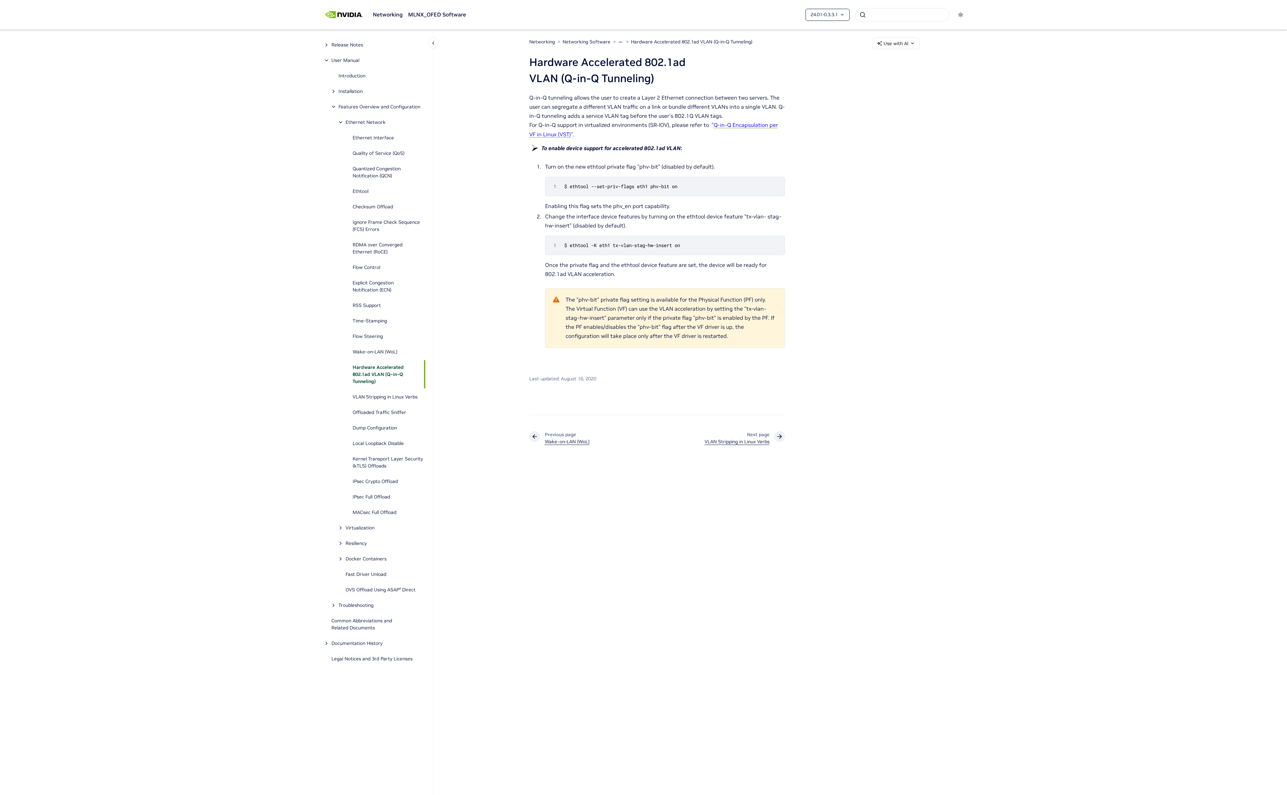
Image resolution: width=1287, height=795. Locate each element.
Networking (388, 14)
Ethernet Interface (373, 138)
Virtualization (360, 528)
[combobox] (902, 14)
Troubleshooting (355, 605)
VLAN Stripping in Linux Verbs (385, 397)
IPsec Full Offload (371, 497)
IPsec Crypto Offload (375, 481)
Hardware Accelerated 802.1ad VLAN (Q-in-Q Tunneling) (378, 374)
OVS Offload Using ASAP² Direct (381, 590)
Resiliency (356, 543)
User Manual (345, 60)
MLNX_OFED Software (437, 14)
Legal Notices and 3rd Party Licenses (372, 659)
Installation (350, 91)
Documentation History (357, 643)
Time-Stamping (370, 321)
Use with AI (896, 43)
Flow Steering (368, 336)
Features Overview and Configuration (379, 107)
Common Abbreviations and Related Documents (361, 624)
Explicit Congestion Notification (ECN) (373, 286)
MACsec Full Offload (374, 512)
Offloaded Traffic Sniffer (379, 412)
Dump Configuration (375, 428)
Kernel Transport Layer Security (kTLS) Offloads (388, 462)
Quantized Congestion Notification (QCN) (377, 172)
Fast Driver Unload (366, 574)
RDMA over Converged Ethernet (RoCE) (377, 248)
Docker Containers (366, 559)
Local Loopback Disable (378, 443)
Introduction (351, 76)
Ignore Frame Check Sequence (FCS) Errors (386, 225)
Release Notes (347, 45)
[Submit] (862, 14)
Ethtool (360, 191)
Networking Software (586, 42)
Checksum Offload (373, 207)
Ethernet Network (366, 122)
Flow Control (366, 267)
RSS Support (367, 305)
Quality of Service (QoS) (378, 153)
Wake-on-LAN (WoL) (375, 352)
